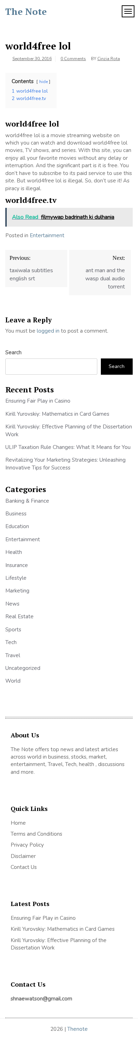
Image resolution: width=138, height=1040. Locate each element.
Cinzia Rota (108, 59)
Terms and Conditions (36, 833)
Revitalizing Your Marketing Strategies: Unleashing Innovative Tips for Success (65, 463)
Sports (13, 629)
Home (18, 822)
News (12, 603)
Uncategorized (22, 668)
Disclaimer (23, 856)
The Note (26, 11)
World (13, 680)
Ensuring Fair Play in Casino (37, 400)
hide (43, 81)
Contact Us (24, 867)
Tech (11, 642)
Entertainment (47, 235)
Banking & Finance (27, 500)
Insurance (16, 565)
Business (16, 513)
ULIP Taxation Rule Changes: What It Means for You (68, 447)
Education (17, 526)
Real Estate (19, 616)
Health (13, 552)
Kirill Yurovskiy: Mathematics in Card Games (57, 413)
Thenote (77, 1029)
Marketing (17, 590)
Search (13, 352)
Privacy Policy (27, 844)
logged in (48, 330)
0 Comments (73, 59)
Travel (12, 655)
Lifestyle (16, 578)
